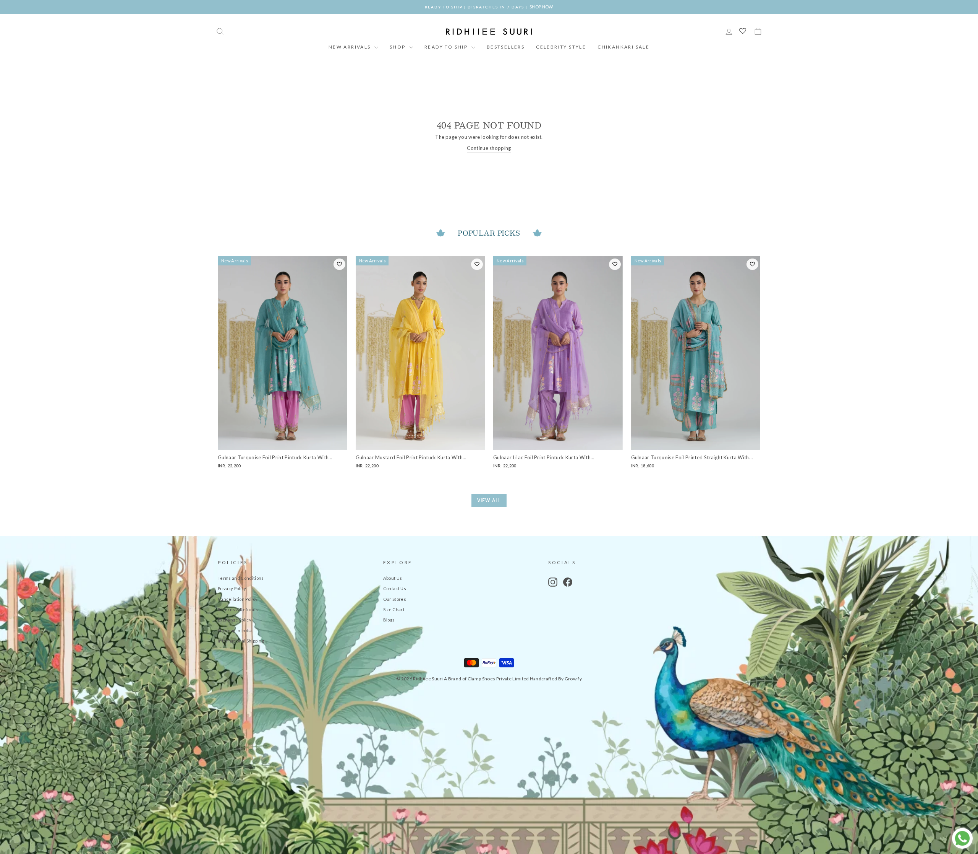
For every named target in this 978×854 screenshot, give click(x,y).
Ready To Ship (447, 47)
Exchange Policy (234, 619)
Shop (398, 47)
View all (489, 500)
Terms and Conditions (241, 578)
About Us (392, 578)
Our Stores (394, 599)
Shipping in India (235, 630)
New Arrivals (350, 47)
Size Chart (394, 609)
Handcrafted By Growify (556, 679)
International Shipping (241, 640)
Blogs (389, 619)
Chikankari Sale (623, 47)
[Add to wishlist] (339, 264)
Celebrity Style (561, 47)
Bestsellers (506, 47)
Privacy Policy (232, 588)
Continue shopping (489, 148)
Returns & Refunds (238, 609)
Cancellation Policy (237, 599)
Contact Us (394, 588)
